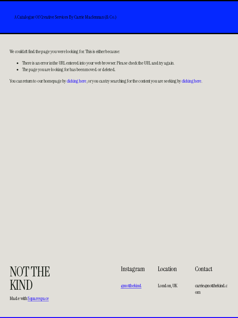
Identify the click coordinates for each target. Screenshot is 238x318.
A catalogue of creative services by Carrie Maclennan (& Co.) (65, 17)
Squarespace (38, 298)
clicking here (76, 81)
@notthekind (131, 286)
